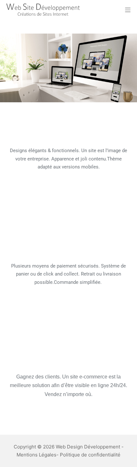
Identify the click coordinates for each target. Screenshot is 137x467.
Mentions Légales (36, 455)
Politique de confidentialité (90, 455)
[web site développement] (43, 9)
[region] (68, 68)
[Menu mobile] (128, 9)
